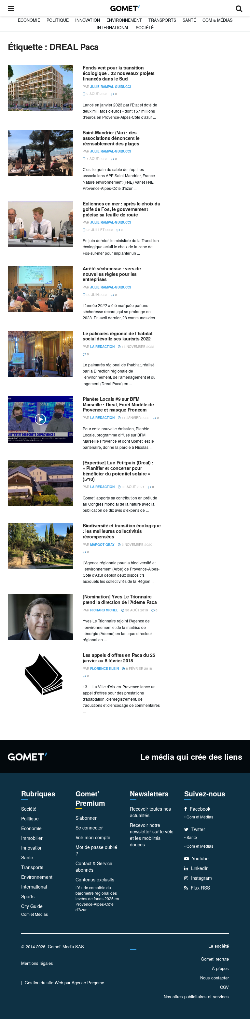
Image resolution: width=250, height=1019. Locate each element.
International (113, 28)
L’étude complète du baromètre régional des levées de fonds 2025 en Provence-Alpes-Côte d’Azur (97, 898)
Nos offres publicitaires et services (196, 996)
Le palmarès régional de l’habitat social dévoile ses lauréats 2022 (118, 336)
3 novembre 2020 (136, 544)
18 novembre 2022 (137, 346)
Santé (189, 20)
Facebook (199, 808)
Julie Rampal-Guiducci (110, 86)
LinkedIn (199, 868)
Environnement (124, 20)
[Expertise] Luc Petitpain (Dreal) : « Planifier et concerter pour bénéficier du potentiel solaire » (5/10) (118, 470)
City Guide (32, 906)
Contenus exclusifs (95, 879)
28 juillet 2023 (99, 229)
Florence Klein (104, 668)
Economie (29, 20)
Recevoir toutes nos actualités (150, 811)
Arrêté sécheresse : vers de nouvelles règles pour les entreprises (112, 274)
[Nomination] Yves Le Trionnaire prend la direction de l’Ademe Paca (120, 599)
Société (145, 28)
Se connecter (89, 827)
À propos (220, 968)
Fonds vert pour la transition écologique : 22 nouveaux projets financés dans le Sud (119, 73)
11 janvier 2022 (135, 417)
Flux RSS (199, 887)
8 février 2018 (138, 668)
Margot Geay (102, 544)
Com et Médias (34, 914)
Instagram (201, 878)
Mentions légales (37, 963)
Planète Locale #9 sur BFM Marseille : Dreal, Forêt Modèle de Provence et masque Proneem (118, 404)
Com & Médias (217, 20)
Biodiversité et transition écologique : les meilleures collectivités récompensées (122, 531)
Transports (162, 20)
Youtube (199, 858)
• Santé (190, 837)
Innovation (87, 20)
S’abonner (86, 818)
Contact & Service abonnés (94, 866)
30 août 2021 (133, 487)
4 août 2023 (96, 158)
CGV (224, 987)
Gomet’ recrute (215, 959)
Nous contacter (214, 978)
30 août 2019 (136, 610)
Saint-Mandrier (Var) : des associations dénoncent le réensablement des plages (111, 138)
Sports (28, 896)
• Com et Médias (198, 816)
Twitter (197, 829)
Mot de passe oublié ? (96, 850)
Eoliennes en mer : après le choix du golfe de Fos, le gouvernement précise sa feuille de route (121, 209)
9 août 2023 (96, 94)
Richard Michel (104, 610)
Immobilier (32, 838)
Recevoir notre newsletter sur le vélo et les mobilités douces (152, 835)
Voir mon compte (93, 837)
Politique (58, 20)
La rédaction (102, 346)
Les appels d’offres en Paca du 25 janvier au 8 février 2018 (119, 658)
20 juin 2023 (96, 294)
